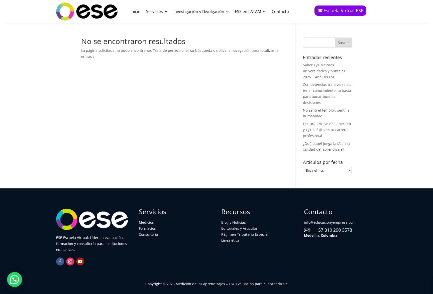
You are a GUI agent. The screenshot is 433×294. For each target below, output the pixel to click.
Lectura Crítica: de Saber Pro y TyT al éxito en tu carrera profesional (327, 129)
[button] (14, 279)
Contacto (280, 11)
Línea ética (230, 240)
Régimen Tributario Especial (245, 234)
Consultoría (148, 234)
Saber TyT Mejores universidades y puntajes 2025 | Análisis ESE (324, 71)
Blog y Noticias (233, 222)
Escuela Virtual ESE (343, 11)
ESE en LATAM (248, 11)
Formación (147, 228)
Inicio (136, 11)
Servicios (154, 11)
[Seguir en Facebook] (60, 261)
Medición (146, 222)
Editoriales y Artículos (239, 228)
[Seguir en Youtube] (80, 261)
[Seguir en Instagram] (70, 261)
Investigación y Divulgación (198, 11)
